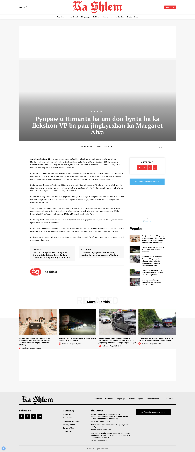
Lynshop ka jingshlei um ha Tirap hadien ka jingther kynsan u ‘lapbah (99, 253)
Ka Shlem (88, 147)
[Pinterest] (149, 167)
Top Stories (95, 421)
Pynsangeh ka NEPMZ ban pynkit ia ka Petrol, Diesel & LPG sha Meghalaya (152, 272)
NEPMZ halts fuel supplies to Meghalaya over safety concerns (153, 249)
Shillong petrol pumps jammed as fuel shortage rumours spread (151, 282)
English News (96, 429)
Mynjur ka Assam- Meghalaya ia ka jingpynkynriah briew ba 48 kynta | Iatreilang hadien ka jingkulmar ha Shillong (153, 239)
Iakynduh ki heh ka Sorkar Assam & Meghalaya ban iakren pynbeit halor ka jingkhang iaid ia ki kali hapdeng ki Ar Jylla (152, 260)
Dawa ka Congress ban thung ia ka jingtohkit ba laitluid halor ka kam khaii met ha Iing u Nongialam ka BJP (51, 255)
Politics (93, 440)
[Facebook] (139, 167)
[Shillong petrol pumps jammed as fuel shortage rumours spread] (135, 282)
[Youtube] (39, 416)
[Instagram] (27, 416)
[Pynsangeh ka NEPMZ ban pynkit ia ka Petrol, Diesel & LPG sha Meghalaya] (135, 272)
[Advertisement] (97, 42)
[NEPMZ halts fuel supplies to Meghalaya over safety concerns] (135, 249)
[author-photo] (20, 348)
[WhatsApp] (155, 167)
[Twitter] (144, 167)
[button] (23, 7)
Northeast (97, 112)
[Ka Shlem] (35, 272)
